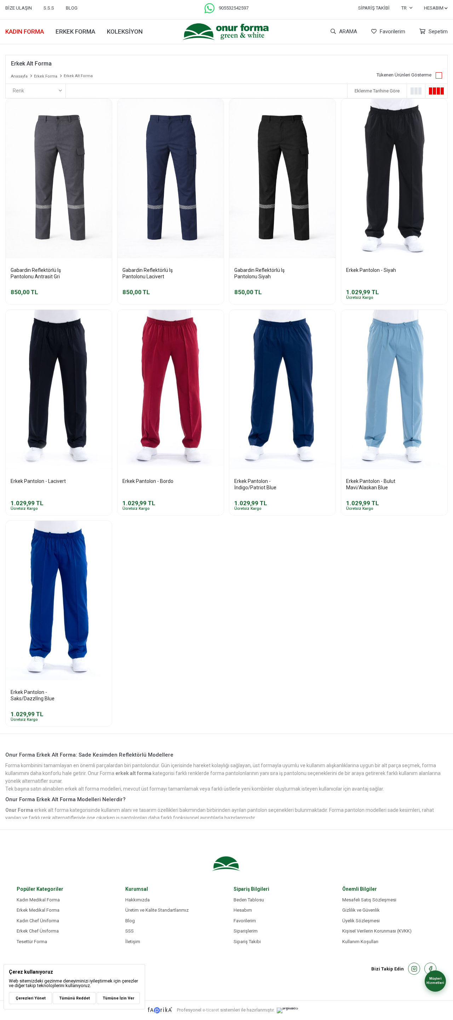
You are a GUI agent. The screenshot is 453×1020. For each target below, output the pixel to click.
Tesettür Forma (32, 941)
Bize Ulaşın (18, 8)
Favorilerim (391, 31)
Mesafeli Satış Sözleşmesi (369, 899)
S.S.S (49, 8)
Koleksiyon (125, 31)
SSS (129, 931)
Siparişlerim (246, 931)
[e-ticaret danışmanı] (291, 1010)
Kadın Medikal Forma (38, 899)
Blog (130, 920)
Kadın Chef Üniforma (38, 920)
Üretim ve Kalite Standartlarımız (157, 910)
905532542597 (233, 8)
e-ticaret (210, 1010)
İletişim (132, 941)
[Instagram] (414, 969)
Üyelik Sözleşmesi (361, 920)
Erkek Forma (75, 31)
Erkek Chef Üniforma (38, 931)
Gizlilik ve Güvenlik (361, 910)
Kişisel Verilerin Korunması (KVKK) (377, 931)
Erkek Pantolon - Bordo (147, 481)
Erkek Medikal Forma (38, 910)
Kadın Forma (24, 31)
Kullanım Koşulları (360, 941)
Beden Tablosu (249, 899)
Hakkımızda (137, 899)
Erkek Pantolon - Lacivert (38, 481)
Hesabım (243, 910)
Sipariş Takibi (374, 8)
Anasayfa (19, 76)
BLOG (72, 8)
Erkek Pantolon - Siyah (371, 270)
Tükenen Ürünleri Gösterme (404, 75)
